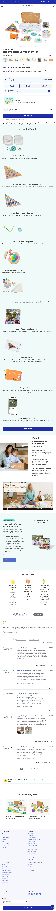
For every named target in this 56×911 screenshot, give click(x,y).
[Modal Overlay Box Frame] (28, 455)
